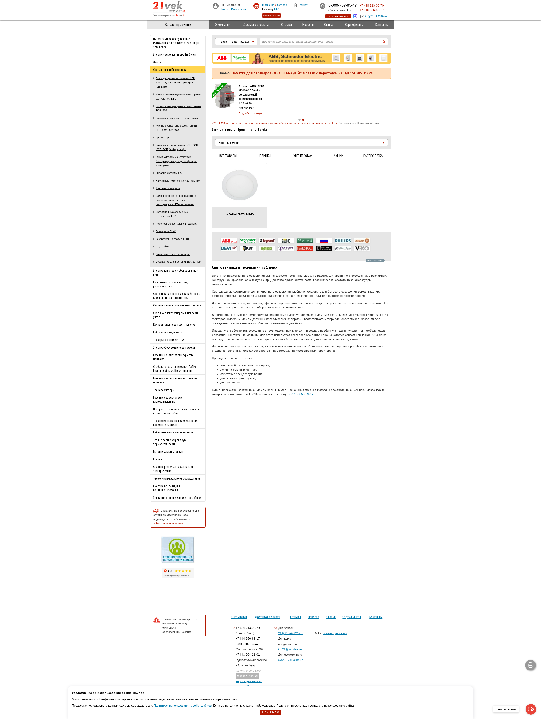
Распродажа (373, 156)
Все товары (228, 156)
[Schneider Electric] (247, 241)
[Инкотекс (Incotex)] (304, 241)
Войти (224, 9)
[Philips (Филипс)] (343, 241)
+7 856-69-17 (248, 638)
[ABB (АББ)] (228, 241)
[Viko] (362, 248)
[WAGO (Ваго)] (266, 248)
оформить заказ (271, 15)
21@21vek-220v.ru (290, 633)
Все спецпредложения (169, 523)
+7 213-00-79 (248, 628)
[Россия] (324, 241)
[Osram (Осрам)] (362, 241)
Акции (338, 156)
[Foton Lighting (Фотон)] (285, 248)
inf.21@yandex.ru (290, 649)
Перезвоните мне (338, 16)
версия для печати (249, 681)
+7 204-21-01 (248, 654)
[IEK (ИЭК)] (285, 241)
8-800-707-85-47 (247, 644)
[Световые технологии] (324, 248)
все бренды (376, 260)
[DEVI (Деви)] (228, 248)
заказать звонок (247, 676)
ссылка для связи (335, 633)
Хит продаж (302, 156)
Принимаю (270, 712)
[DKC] (304, 248)
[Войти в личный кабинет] (216, 5)
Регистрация (238, 9)
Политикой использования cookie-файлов (183, 705)
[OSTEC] (343, 248)
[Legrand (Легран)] (266, 241)
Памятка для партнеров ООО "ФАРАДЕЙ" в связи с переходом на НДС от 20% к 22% (302, 73)
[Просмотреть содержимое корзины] (256, 6)
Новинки (264, 156)
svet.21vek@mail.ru (291, 660)
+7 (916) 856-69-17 (300, 394)
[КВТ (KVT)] (247, 248)
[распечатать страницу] (530, 665)
